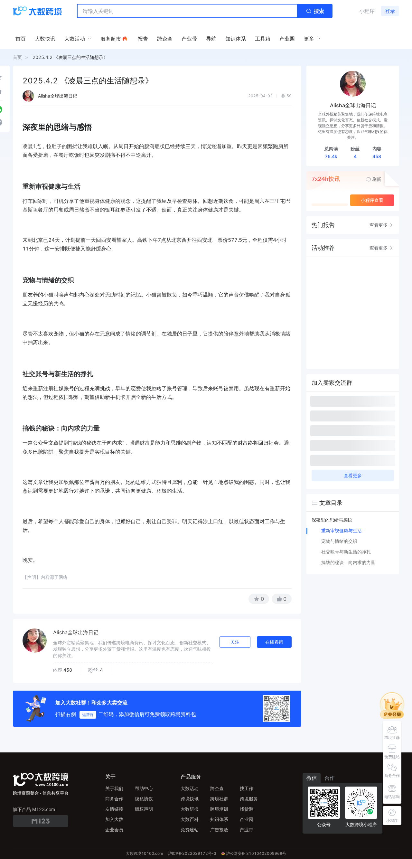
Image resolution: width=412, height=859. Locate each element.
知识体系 (219, 819)
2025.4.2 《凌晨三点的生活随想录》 (70, 57)
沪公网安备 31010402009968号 (256, 853)
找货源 (246, 809)
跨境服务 (249, 798)
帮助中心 (144, 788)
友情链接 (114, 809)
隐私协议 (144, 798)
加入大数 (114, 819)
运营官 (88, 714)
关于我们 (114, 788)
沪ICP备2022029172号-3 (192, 853)
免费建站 (190, 829)
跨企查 (217, 788)
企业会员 (114, 829)
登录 (390, 11)
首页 (17, 57)
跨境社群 (219, 798)
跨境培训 (219, 809)
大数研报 (190, 809)
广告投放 (219, 829)
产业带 (246, 829)
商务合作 (114, 798)
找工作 (246, 788)
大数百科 (190, 819)
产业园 (246, 819)
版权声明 (144, 809)
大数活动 (190, 788)
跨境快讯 (190, 798)
